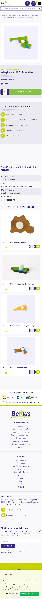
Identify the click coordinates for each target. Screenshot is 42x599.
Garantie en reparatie (21, 429)
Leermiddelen (21, 460)
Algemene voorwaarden (21, 566)
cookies (26, 589)
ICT (21, 484)
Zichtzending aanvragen (21, 444)
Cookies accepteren (29, 594)
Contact (21, 447)
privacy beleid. (6, 552)
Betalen (21, 426)
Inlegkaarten (7, 18)
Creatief (21, 475)
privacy (19, 589)
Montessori (12, 15)
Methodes (21, 463)
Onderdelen (23, 15)
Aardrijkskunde (35, 15)
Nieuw (21, 481)
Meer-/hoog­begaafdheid (21, 466)
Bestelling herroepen (21, 441)
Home (3, 15)
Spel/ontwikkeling (21, 472)
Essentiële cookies (12, 594)
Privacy (21, 569)
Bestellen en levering (21, 432)
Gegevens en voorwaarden (21, 435)
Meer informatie (7, 80)
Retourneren (21, 438)
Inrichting (21, 478)
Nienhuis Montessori (9, 69)
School (21, 487)
